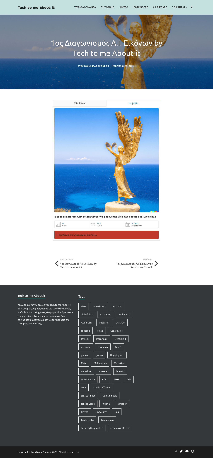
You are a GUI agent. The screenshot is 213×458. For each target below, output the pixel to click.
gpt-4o (99, 354)
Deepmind (120, 338)
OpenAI (120, 371)
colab (100, 330)
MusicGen (119, 363)
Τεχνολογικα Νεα (85, 7)
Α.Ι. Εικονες (160, 7)
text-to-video (88, 403)
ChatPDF (120, 322)
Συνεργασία (107, 419)
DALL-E (85, 338)
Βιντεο (123, 7)
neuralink (86, 371)
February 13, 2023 (123, 66)
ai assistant (99, 306)
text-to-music (110, 395)
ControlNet (116, 330)
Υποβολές (133, 103)
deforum (85, 346)
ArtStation (105, 314)
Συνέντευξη (87, 419)
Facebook (103, 346)
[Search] (192, 7)
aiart (83, 306)
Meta (84, 363)
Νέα (116, 411)
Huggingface (117, 354)
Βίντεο (84, 411)
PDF (104, 379)
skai (129, 379)
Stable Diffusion (102, 387)
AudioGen (86, 322)
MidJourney (100, 363)
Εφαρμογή (101, 411)
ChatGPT (103, 322)
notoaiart (104, 371)
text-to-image (88, 395)
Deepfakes (101, 338)
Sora (83, 387)
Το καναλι (178, 7)
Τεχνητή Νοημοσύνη (92, 427)
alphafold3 (87, 314)
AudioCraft (124, 314)
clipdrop (85, 330)
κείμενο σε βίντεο (119, 427)
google (85, 354)
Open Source (88, 379)
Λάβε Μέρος (80, 103)
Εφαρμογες (140, 7)
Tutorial (106, 403)
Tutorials (107, 7)
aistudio (117, 306)
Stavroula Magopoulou (93, 66)
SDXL (116, 379)
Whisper (122, 403)
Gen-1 (118, 346)
